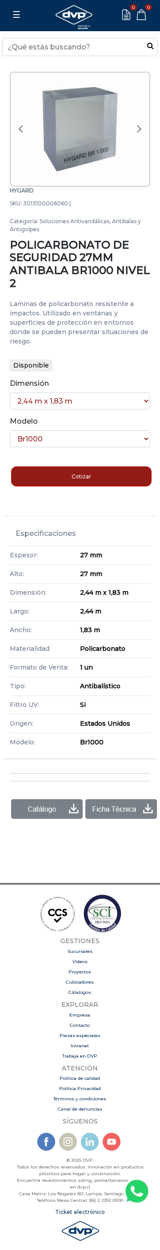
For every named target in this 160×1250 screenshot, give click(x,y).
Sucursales (80, 951)
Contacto (80, 1025)
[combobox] (80, 47)
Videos (80, 961)
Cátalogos (79, 992)
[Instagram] (68, 1141)
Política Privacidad (80, 1088)
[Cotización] (126, 14)
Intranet (80, 1046)
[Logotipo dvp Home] (74, 14)
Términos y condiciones (79, 1099)
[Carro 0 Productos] (141, 14)
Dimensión (29, 383)
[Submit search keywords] (150, 45)
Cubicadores (80, 982)
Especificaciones (46, 533)
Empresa (79, 1015)
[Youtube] (111, 1141)
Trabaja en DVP (79, 1056)
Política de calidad (80, 1078)
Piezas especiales (80, 1035)
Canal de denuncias (80, 1109)
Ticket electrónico (80, 1212)
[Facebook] (46, 1141)
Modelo (24, 421)
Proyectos (79, 972)
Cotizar (81, 476)
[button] (20, 129)
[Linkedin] (90, 1141)
